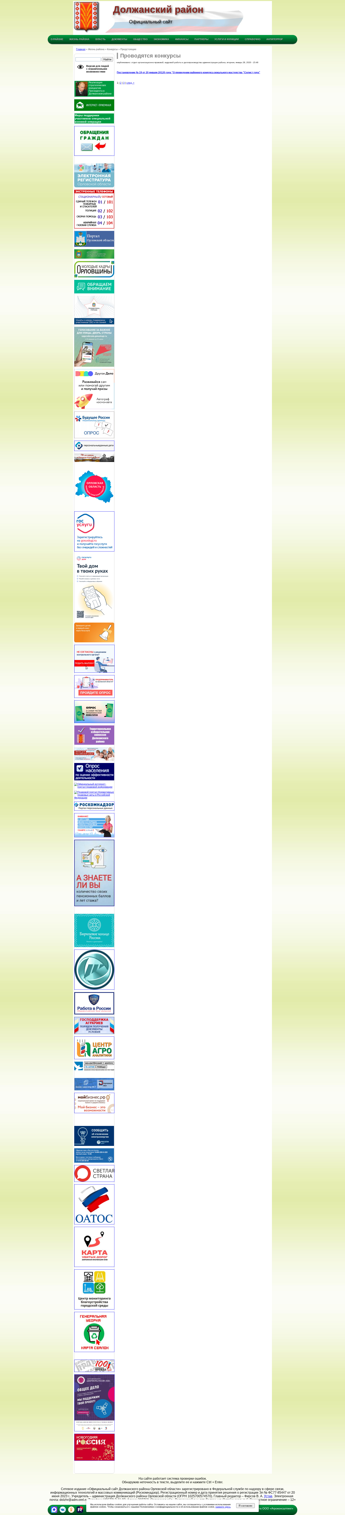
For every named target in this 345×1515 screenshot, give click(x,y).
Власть (100, 39)
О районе (57, 39)
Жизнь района (79, 39)
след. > (130, 82)
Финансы (181, 39)
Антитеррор (274, 39)
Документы (119, 39)
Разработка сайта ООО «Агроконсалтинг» (265, 1508)
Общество (140, 39)
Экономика (161, 39)
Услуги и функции (226, 39)
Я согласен (245, 1505)
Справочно (252, 39)
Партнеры (201, 39)
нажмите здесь (223, 1507)
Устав (268, 1496)
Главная (80, 49)
